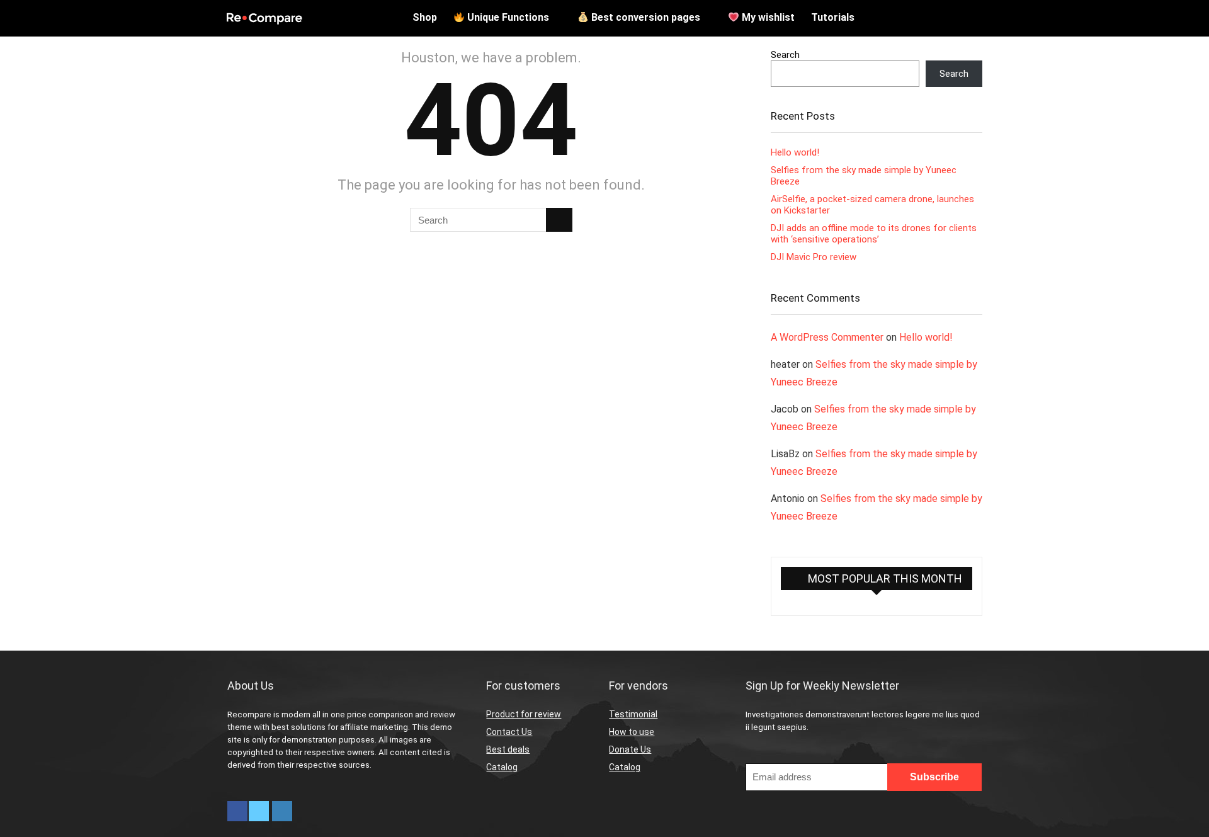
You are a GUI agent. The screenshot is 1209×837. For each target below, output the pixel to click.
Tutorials (832, 17)
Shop (424, 17)
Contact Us (509, 732)
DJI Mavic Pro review (813, 257)
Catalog (502, 767)
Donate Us (630, 749)
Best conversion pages (644, 17)
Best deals (508, 749)
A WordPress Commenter (827, 337)
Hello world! (795, 152)
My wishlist (767, 17)
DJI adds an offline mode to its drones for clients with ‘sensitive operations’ (874, 233)
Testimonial (633, 714)
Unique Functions (507, 17)
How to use (631, 732)
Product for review (523, 714)
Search (785, 54)
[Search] (559, 220)
